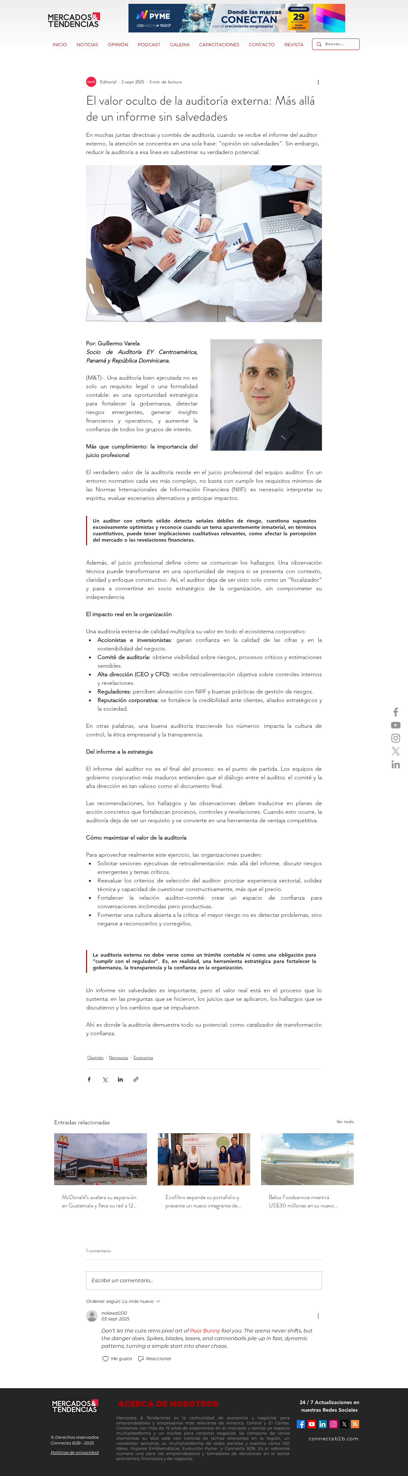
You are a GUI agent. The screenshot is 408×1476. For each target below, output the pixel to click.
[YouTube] (396, 725)
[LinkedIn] (396, 764)
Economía (143, 1057)
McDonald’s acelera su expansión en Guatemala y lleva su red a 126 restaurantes (99, 1201)
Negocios (118, 1057)
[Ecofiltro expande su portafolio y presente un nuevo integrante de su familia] (204, 1159)
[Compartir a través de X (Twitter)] (105, 1079)
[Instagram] (396, 738)
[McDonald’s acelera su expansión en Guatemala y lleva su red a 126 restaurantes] (100, 1159)
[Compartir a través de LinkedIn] (120, 1079)
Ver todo (345, 1121)
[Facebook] (396, 712)
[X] (396, 751)
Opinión (95, 1057)
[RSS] (355, 1424)
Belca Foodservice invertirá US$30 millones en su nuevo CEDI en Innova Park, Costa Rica (307, 1201)
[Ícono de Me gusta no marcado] (105, 1359)
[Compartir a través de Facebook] (89, 1079)
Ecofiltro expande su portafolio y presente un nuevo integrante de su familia (202, 1201)
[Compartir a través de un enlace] (136, 1079)
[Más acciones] (318, 82)
